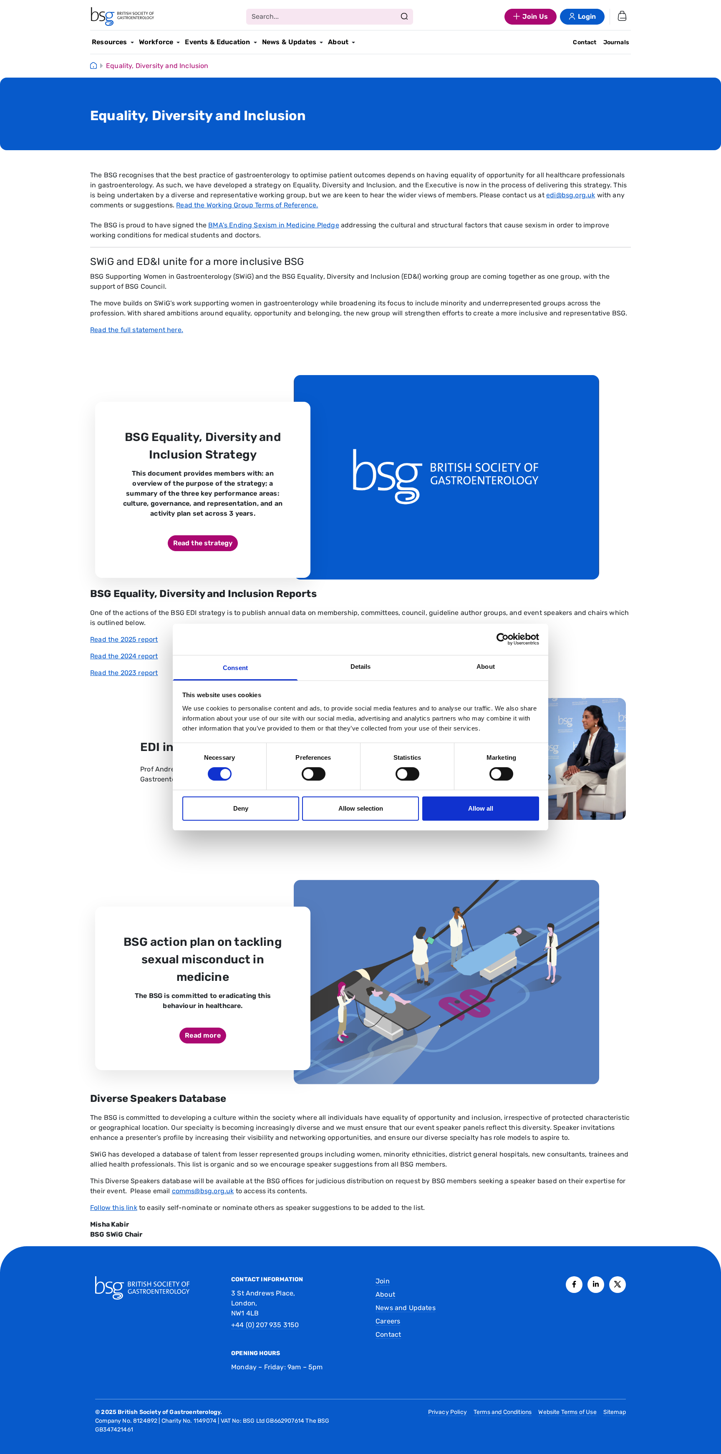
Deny (240, 808)
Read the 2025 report (124, 639)
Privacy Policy (447, 1412)
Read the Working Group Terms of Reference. (247, 205)
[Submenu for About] (353, 42)
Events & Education (217, 42)
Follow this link (113, 1208)
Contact (584, 42)
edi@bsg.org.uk (570, 195)
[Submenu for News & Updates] (321, 42)
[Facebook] (574, 1284)
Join (383, 1281)
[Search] (404, 17)
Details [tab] (360, 666)
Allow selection (360, 808)
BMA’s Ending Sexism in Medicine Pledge (273, 225)
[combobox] (329, 17)
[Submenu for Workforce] (178, 42)
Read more (203, 1035)
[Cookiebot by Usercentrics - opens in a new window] (502, 639)
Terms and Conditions (503, 1412)
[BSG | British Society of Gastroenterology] (122, 16)
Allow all (480, 808)
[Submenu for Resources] (132, 42)
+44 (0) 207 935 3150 (265, 1325)
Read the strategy (203, 543)
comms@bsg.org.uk (203, 1191)
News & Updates (289, 42)
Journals (616, 42)
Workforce (156, 42)
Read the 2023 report (124, 673)
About (338, 42)
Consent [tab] (235, 667)
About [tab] (485, 666)
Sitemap (614, 1412)
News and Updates (406, 1308)
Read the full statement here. (136, 330)
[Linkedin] (595, 1284)
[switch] (313, 774)
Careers (388, 1321)
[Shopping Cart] (622, 17)
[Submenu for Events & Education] (255, 42)
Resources (109, 42)
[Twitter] (617, 1284)
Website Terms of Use (567, 1412)
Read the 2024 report (124, 656)
